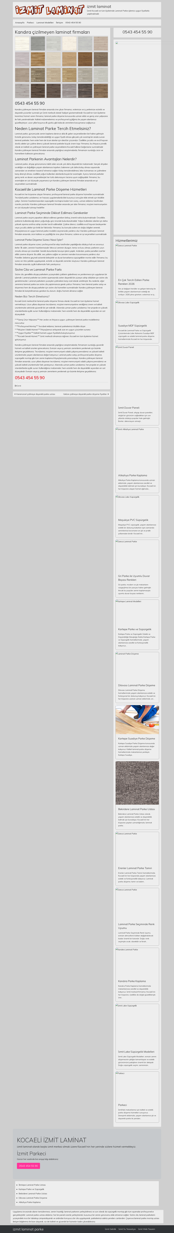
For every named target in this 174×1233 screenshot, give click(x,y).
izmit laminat (99, 6)
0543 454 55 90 (73, 22)
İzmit (19, 386)
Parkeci (30, 22)
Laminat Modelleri (44, 22)
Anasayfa (19, 22)
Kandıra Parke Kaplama (132, 981)
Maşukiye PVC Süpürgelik (133, 519)
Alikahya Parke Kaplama (132, 475)
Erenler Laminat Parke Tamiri (135, 868)
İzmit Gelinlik (110, 1229)
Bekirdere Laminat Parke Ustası (136, 809)
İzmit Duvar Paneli (128, 407)
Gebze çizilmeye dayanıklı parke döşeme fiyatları (85, 394)
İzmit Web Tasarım (146, 1229)
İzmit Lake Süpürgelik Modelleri (136, 1051)
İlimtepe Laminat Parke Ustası (32, 1185)
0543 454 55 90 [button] (28, 1165)
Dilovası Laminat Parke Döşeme (136, 685)
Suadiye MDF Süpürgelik (132, 325)
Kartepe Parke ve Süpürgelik (134, 629)
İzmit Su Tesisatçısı (127, 1229)
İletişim (59, 22)
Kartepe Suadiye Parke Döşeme (136, 738)
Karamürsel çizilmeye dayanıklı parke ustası (35, 394)
